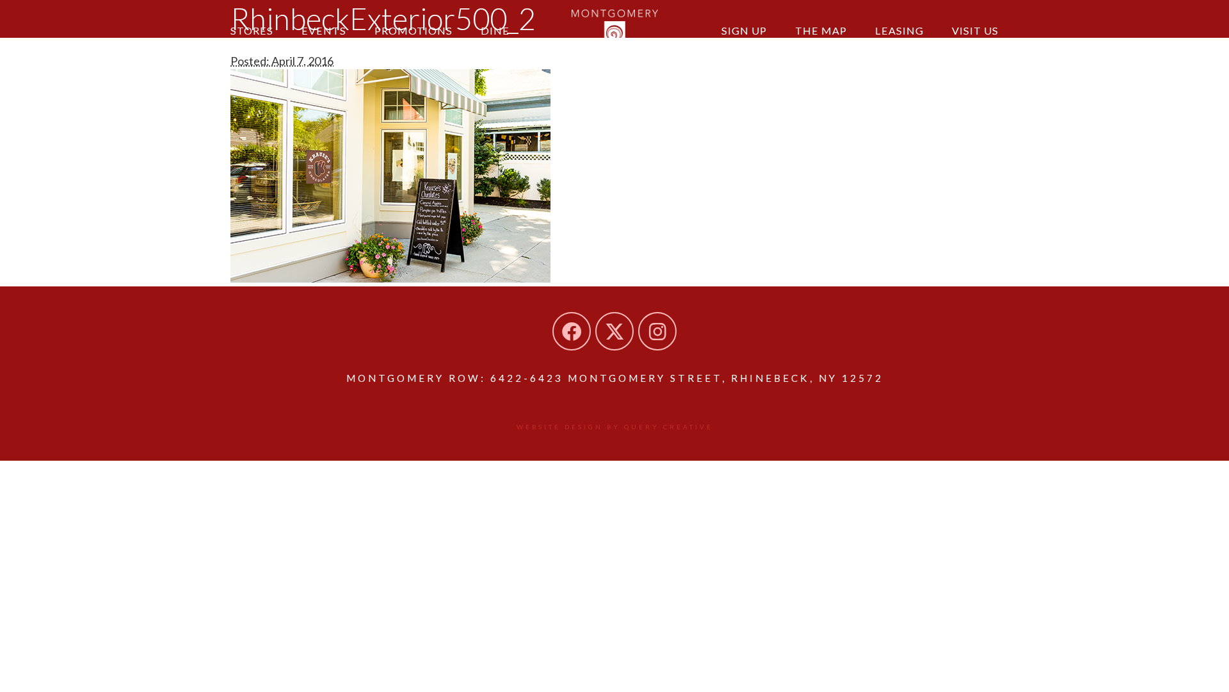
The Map (821, 30)
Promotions (413, 30)
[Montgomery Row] (615, 29)
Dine (495, 30)
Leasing (899, 30)
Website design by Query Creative (615, 427)
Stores (251, 30)
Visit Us (975, 30)
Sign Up (744, 30)
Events (323, 30)
